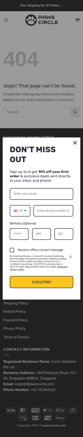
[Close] (75, 142)
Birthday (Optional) (23, 223)
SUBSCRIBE (41, 282)
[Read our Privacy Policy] (70, 256)
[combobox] (20, 211)
